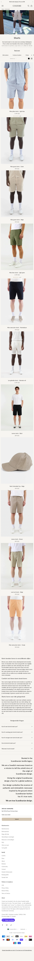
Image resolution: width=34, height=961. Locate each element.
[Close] (31, 452)
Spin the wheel (17, 507)
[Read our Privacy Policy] (29, 503)
